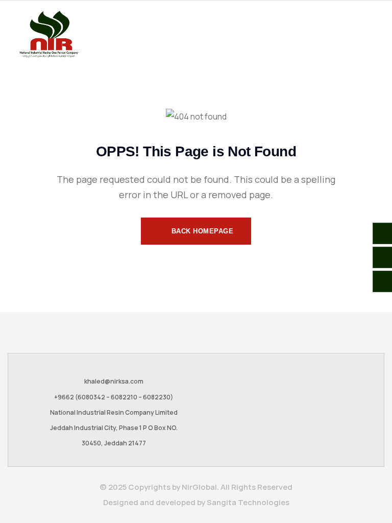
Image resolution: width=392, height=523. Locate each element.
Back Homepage (201, 231)
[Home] (48, 34)
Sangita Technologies (248, 502)
